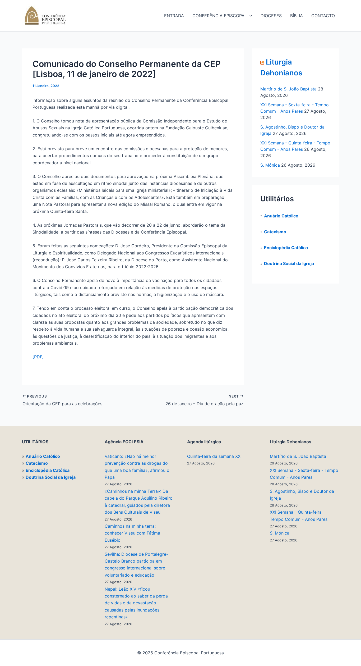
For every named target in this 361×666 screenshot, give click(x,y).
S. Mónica (270, 165)
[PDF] (38, 356)
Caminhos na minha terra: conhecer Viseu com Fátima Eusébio (132, 533)
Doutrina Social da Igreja (289, 263)
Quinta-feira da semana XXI (214, 456)
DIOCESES (271, 15)
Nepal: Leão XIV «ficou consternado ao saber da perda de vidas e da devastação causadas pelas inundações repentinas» (136, 603)
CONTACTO (323, 15)
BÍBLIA (296, 15)
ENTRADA (174, 15)
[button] (249, 15)
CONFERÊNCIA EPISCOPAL (219, 15)
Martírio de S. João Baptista (288, 89)
